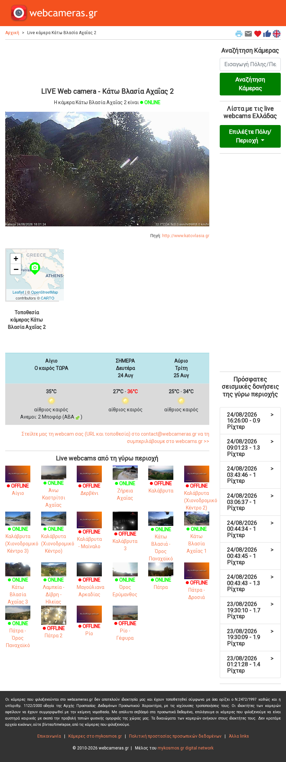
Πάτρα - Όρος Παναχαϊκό (18, 634)
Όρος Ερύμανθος (125, 587)
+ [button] (16, 258)
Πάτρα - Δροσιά (197, 590)
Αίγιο (18, 489)
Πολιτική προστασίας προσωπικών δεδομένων (175, 736)
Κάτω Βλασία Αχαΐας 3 (18, 591)
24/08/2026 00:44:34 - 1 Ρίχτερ (250, 529)
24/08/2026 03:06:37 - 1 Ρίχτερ (250, 501)
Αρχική (12, 32)
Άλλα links (239, 736)
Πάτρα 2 (54, 631)
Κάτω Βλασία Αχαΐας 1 (196, 540)
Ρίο (89, 629)
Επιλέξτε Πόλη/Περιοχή (250, 136)
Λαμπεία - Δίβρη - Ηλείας (54, 591)
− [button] (16, 269)
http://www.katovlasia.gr (185, 235)
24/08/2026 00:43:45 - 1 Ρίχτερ (250, 555)
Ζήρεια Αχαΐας (125, 491)
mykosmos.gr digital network (185, 748)
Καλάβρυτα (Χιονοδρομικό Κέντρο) (57, 540)
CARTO (47, 298)
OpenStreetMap (44, 292)
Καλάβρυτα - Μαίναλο (89, 539)
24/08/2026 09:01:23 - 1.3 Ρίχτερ (250, 447)
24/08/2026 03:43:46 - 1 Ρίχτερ (250, 474)
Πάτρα (161, 583)
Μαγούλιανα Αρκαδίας (90, 587)
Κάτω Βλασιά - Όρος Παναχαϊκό (161, 544)
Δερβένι (89, 489)
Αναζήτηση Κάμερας (250, 84)
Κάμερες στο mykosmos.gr (95, 736)
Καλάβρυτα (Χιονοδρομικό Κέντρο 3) (21, 540)
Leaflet (18, 292)
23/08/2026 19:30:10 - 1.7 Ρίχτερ (250, 610)
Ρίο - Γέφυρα (125, 631)
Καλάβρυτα (161, 487)
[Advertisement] (107, 62)
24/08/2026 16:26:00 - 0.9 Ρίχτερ (250, 420)
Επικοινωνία (49, 736)
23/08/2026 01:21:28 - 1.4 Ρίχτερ (250, 664)
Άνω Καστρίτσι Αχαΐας (53, 494)
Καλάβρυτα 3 (125, 541)
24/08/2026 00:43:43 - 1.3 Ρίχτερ (250, 583)
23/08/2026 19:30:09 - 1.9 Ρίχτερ (250, 637)
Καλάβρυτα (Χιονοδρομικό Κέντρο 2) (200, 496)
